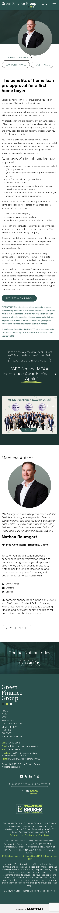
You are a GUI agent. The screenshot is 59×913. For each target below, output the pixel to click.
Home (5, 711)
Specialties (8, 720)
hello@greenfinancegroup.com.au (23, 746)
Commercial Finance (16, 58)
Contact (6, 733)
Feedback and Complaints (37, 835)
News (5, 717)
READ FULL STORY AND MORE (30, 361)
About (5, 714)
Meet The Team (10, 727)
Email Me (10, 588)
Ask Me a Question (12, 736)
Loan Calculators (12, 724)
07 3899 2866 (13, 743)
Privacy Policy (16, 835)
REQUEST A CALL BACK (19, 298)
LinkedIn (9, 592)
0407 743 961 (12, 584)
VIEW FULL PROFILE (17, 628)
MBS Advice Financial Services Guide (19, 856)
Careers (6, 730)
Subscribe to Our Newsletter (29, 784)
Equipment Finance (15, 65)
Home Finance (42, 65)
